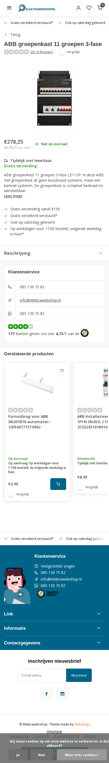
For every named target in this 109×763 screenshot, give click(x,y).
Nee (41, 755)
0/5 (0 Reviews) (41, 52)
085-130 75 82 (32, 286)
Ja (18, 755)
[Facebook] (46, 694)
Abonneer (79, 675)
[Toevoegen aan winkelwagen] (58, 484)
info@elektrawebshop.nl (40, 300)
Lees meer (13, 195)
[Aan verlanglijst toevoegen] (62, 370)
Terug (15, 34)
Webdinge (82, 724)
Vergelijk (73, 52)
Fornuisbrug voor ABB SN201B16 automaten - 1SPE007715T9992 (29, 421)
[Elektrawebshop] (37, 8)
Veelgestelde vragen (58, 566)
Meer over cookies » (82, 755)
